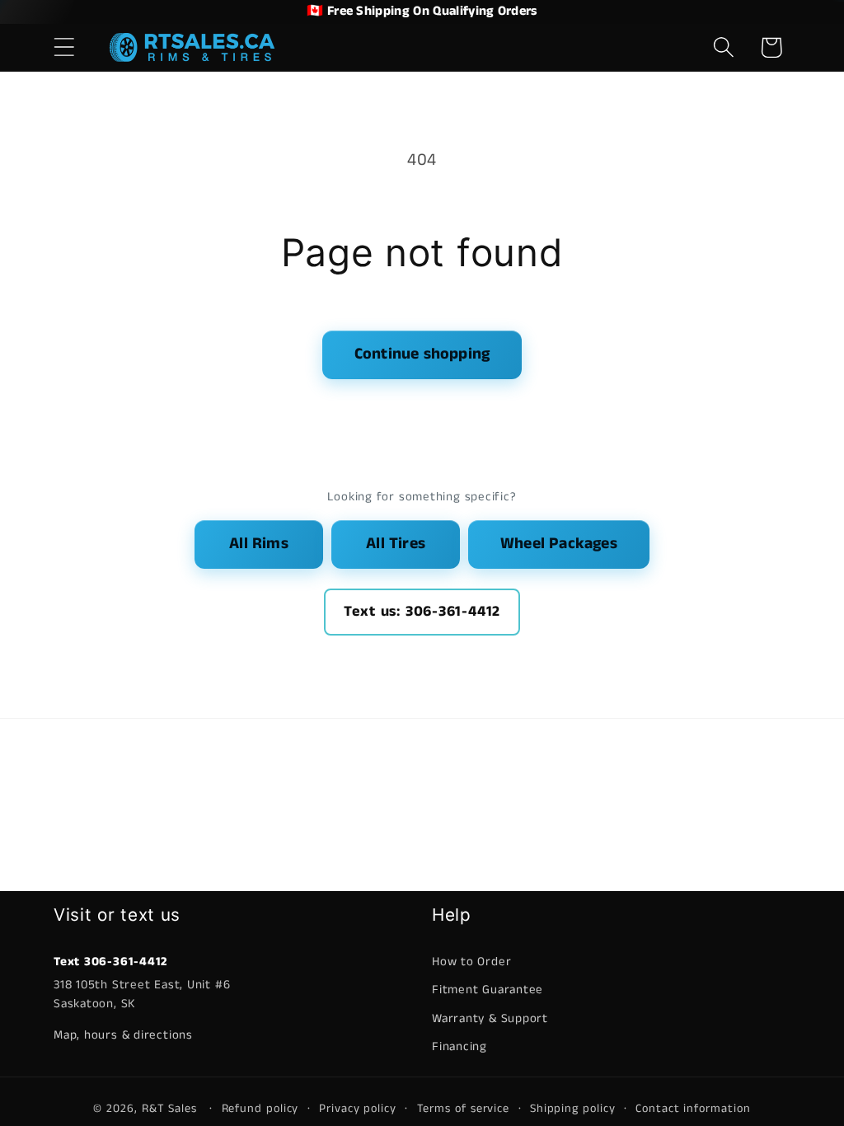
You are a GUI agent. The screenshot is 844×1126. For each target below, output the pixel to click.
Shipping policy (573, 1108)
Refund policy (260, 1108)
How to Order (471, 961)
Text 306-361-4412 (110, 961)
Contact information (692, 1108)
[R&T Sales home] (192, 47)
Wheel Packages (558, 544)
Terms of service (463, 1108)
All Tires (395, 544)
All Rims (258, 544)
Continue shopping (422, 354)
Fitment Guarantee (487, 989)
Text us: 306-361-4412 (422, 611)
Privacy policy (357, 1108)
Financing (459, 1046)
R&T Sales (171, 1108)
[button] (63, 47)
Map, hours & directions (123, 1035)
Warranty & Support (490, 1018)
